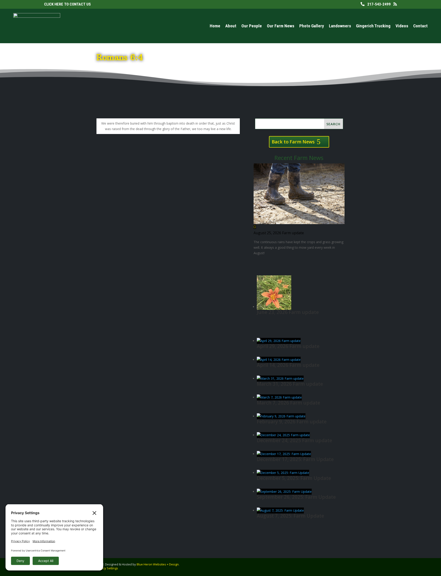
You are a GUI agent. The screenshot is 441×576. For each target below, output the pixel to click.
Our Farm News (280, 26)
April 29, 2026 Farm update (288, 346)
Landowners (340, 26)
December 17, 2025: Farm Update (295, 459)
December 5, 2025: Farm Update (294, 478)
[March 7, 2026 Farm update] (279, 397)
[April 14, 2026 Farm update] (279, 359)
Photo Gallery (311, 26)
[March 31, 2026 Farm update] (280, 378)
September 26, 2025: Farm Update (296, 497)
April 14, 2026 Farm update (288, 365)
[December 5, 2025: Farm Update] (283, 472)
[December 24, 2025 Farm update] (283, 435)
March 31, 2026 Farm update (290, 384)
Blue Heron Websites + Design (158, 564)
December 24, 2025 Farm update (294, 440)
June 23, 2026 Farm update (288, 312)
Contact (420, 26)
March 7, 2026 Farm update (288, 402)
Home (215, 26)
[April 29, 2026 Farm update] (279, 341)
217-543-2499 (378, 4)
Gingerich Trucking (373, 26)
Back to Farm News (293, 142)
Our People (251, 26)
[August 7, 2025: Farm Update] (280, 510)
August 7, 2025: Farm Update (290, 516)
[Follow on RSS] (415, 566)
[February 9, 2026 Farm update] (281, 416)
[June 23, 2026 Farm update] (274, 307)
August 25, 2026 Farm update (279, 232)
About (230, 26)
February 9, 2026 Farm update (292, 421)
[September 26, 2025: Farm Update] (284, 491)
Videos (402, 26)
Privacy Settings (107, 568)
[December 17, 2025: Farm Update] (284, 454)
